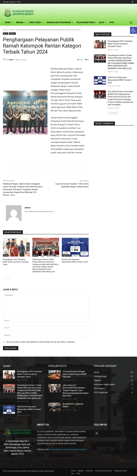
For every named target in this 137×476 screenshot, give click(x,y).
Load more (113, 113)
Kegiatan (12, 33)
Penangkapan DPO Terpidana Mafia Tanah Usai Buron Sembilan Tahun (16, 261)
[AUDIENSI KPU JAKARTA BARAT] (54, 407)
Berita (11, 30)
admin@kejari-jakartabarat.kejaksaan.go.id (68, 449)
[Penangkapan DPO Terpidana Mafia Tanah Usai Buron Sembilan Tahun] (16, 247)
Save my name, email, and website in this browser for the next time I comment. (40, 342)
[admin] (4, 59)
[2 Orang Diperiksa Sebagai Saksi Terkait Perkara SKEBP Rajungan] (54, 374)
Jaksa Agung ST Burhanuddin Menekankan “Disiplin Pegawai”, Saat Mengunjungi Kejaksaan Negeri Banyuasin (76, 390)
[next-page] (9, 278)
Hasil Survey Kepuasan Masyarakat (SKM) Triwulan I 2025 (120, 80)
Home (5, 30)
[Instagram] (132, 1)
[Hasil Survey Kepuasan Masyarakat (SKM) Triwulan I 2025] (75, 247)
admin (11, 60)
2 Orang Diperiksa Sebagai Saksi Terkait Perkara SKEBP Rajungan (75, 374)
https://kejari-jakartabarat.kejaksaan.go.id (39, 211)
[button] (133, 30)
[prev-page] (4, 278)
